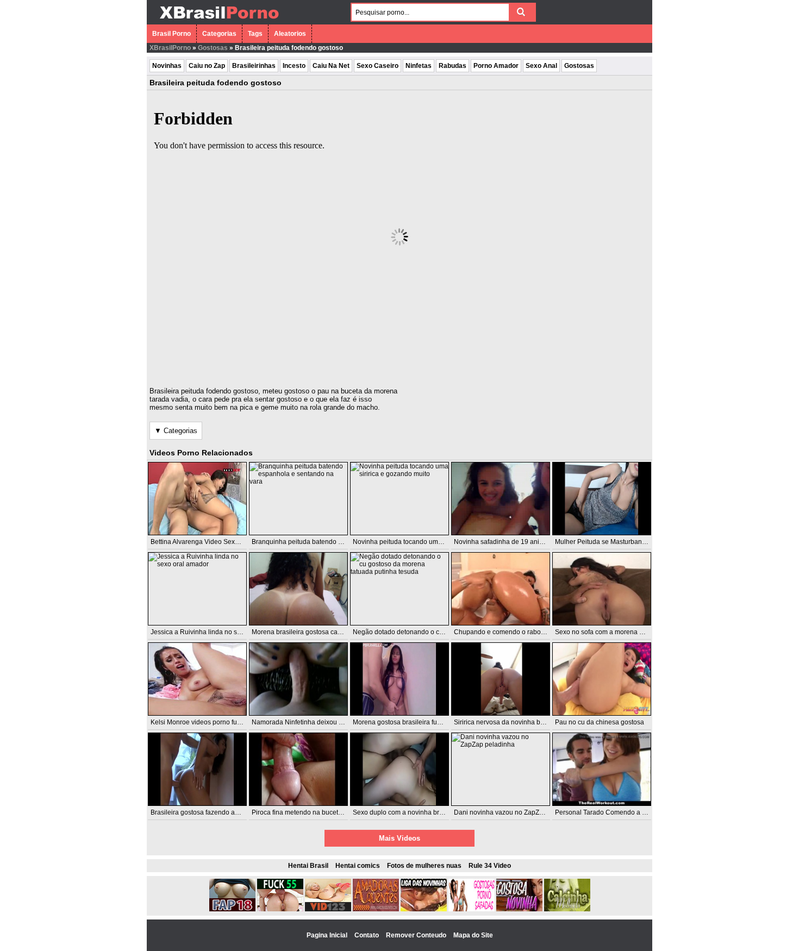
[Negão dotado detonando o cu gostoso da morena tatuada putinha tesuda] (399, 588)
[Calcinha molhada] (567, 909)
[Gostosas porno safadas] (471, 909)
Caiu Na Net (331, 66)
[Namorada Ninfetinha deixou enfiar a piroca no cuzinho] (298, 679)
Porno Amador (496, 66)
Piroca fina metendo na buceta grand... (309, 812)
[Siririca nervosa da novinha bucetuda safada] (500, 679)
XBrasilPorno (170, 48)
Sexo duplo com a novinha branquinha (410, 812)
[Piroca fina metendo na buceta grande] (298, 769)
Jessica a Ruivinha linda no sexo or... (205, 632)
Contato (367, 935)
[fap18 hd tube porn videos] (232, 909)
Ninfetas (418, 66)
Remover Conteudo (417, 935)
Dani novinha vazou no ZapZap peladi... (513, 812)
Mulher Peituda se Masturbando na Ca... (614, 542)
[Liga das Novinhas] (424, 909)
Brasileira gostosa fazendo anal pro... (205, 812)
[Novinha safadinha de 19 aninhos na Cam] (500, 498)
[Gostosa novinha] (519, 909)
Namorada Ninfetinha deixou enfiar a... (309, 722)
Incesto (294, 66)
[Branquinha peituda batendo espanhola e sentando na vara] (298, 498)
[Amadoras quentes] (376, 909)
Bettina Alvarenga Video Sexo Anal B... (207, 542)
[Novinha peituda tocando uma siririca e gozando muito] (399, 498)
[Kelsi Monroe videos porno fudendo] (197, 679)
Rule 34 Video (490, 865)
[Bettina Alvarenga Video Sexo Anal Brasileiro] (197, 498)
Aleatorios (290, 33)
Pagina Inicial (328, 935)
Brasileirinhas (254, 66)
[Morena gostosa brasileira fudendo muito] (399, 679)
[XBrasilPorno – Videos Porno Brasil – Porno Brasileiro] (219, 20)
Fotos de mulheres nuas (424, 865)
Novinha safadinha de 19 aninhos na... (511, 542)
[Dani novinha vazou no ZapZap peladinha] (500, 769)
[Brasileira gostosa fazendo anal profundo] (197, 769)
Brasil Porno (171, 33)
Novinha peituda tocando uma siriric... (408, 542)
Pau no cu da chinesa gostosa (599, 722)
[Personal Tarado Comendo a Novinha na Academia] (601, 769)
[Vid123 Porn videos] (328, 909)
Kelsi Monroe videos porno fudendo (203, 722)
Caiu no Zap (207, 66)
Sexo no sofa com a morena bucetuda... (613, 632)
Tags (255, 33)
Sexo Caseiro (377, 66)
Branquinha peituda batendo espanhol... (311, 542)
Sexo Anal (541, 66)
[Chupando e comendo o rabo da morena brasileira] (500, 588)
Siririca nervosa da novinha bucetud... (509, 722)
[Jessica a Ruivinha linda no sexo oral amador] (197, 588)
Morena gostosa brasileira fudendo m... (410, 722)
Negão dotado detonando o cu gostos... (411, 632)
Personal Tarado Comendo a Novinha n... (616, 812)
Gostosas (213, 48)
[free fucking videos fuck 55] (280, 909)
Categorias (219, 33)
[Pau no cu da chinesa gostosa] (601, 679)
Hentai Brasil (308, 865)
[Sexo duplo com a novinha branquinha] (399, 769)
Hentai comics (357, 865)
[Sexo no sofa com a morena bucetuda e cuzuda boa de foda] (601, 588)
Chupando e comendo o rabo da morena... (516, 632)
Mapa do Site (473, 935)
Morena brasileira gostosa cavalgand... (309, 632)
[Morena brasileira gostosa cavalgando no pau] (298, 588)
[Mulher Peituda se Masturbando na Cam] (601, 498)
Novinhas (167, 66)
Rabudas (452, 66)
